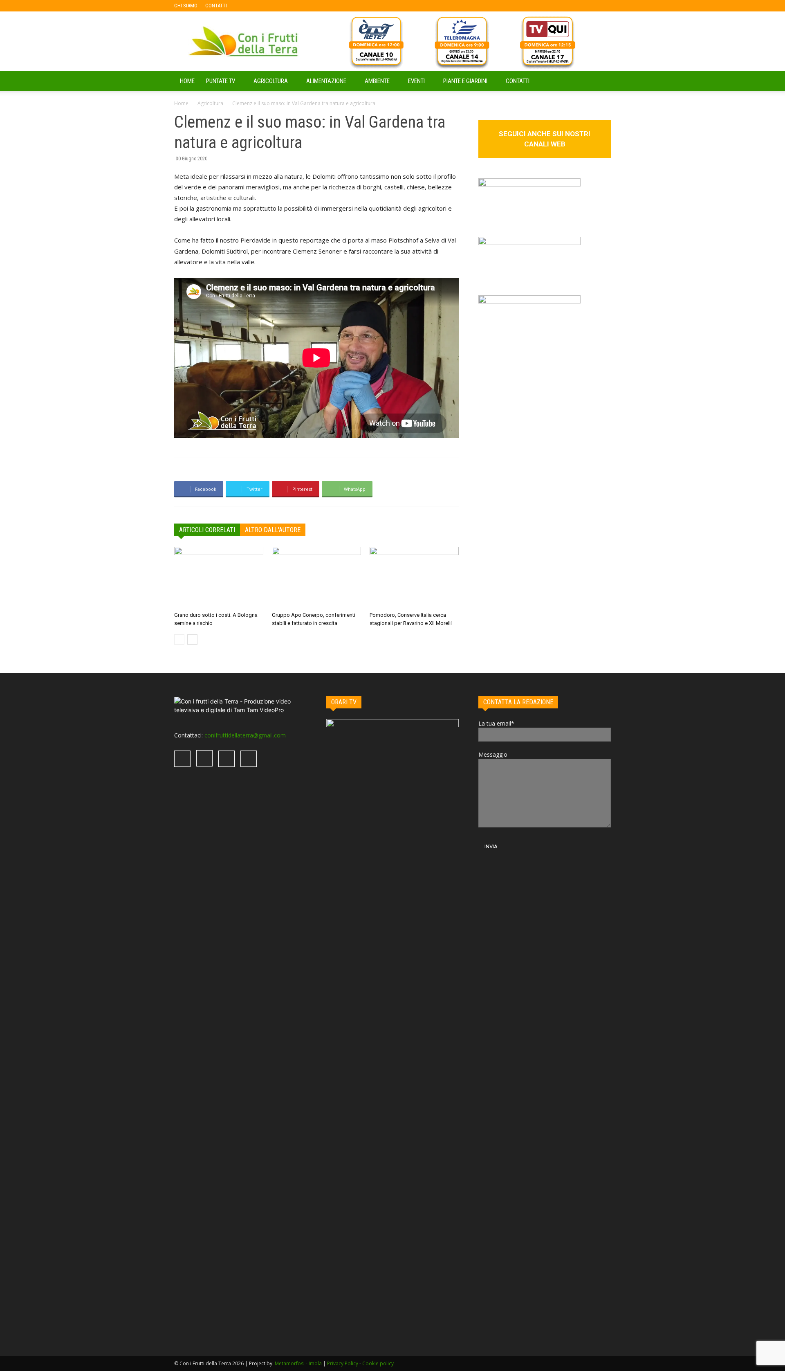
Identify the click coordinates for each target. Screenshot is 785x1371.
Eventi (416, 81)
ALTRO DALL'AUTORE (273, 530)
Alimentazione (326, 81)
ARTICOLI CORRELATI (207, 530)
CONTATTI (216, 5)
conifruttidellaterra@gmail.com (245, 735)
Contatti (517, 81)
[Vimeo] (273, 5)
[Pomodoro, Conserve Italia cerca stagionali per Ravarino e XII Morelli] (414, 577)
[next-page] (192, 639)
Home (181, 103)
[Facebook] (246, 5)
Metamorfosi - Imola (298, 1363)
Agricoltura (270, 81)
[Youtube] (286, 5)
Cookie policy (378, 1363)
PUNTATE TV (220, 81)
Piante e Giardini (465, 81)
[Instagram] (259, 5)
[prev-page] (179, 639)
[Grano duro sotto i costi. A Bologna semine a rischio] (218, 577)
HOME (187, 81)
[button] (601, 81)
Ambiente (377, 81)
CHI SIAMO (185, 5)
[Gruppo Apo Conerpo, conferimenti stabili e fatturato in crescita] (316, 577)
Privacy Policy (342, 1363)
